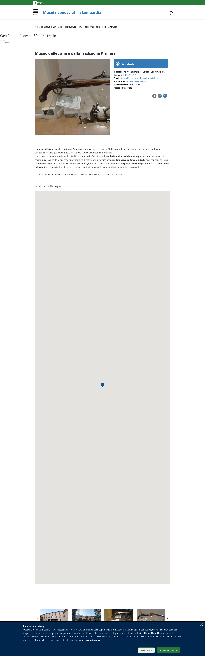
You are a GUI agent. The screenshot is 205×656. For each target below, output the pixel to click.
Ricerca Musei (70, 26)
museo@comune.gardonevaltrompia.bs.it (139, 78)
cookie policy (93, 640)
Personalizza (146, 650)
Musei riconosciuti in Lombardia (72, 12)
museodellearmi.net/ (136, 81)
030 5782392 (129, 74)
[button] (171, 12)
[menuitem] (105, 42)
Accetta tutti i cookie (168, 650)
